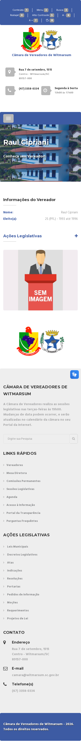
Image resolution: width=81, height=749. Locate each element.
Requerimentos (18, 610)
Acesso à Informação (20, 505)
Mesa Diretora (16, 473)
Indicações (14, 570)
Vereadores (14, 465)
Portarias (13, 586)
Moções (12, 602)
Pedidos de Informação (23, 594)
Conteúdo (20, 10)
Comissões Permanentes (23, 481)
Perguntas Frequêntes (22, 521)
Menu (42, 10)
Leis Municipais (17, 546)
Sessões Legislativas (20, 489)
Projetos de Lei (17, 618)
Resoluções (14, 578)
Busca (61, 10)
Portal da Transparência (23, 513)
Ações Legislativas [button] (22, 236)
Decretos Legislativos (22, 554)
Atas (10, 562)
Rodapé (16, 15)
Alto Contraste (42, 15)
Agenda (11, 497)
